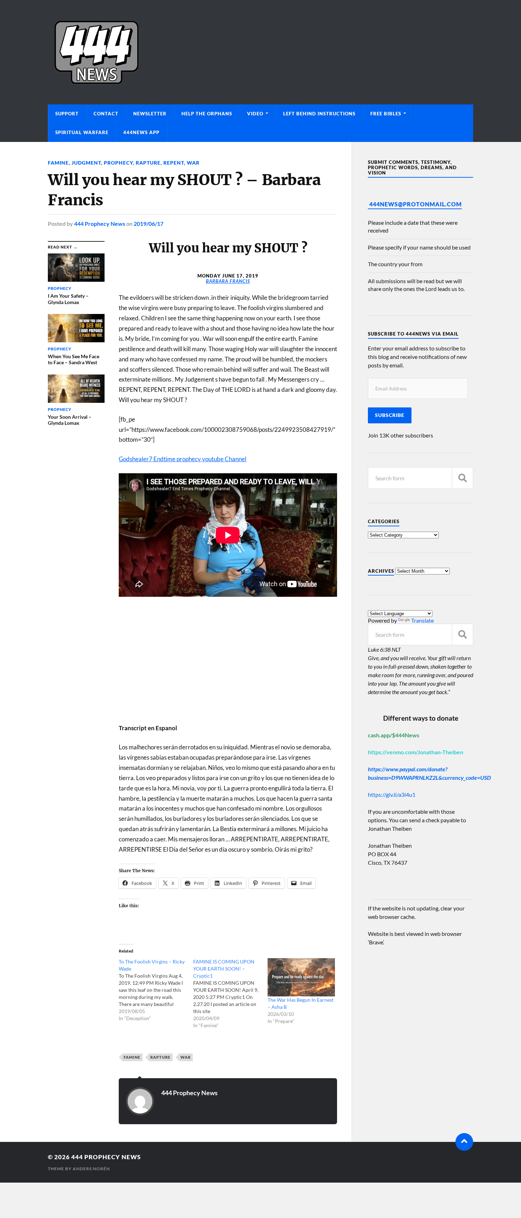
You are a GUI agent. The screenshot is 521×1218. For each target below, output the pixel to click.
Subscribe (389, 415)
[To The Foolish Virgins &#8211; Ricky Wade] (156, 990)
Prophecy (118, 163)
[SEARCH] (462, 478)
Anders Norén (91, 1168)
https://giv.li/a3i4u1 (391, 794)
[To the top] (464, 1142)
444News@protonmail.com (415, 204)
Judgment (86, 163)
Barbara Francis (228, 281)
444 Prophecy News (99, 223)
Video (255, 113)
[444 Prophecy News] (260, 52)
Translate (422, 620)
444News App (141, 132)
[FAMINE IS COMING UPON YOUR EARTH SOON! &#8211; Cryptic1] (230, 993)
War (193, 163)
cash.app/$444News (393, 735)
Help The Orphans (206, 113)
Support (67, 113)
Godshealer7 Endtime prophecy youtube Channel (182, 459)
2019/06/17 (148, 223)
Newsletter (150, 113)
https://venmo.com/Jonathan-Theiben (415, 752)
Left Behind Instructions (319, 113)
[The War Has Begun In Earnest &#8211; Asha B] (301, 977)
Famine (58, 163)
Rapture (148, 163)
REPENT (173, 163)
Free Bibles (385, 113)
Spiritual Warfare (81, 132)
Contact (106, 113)
